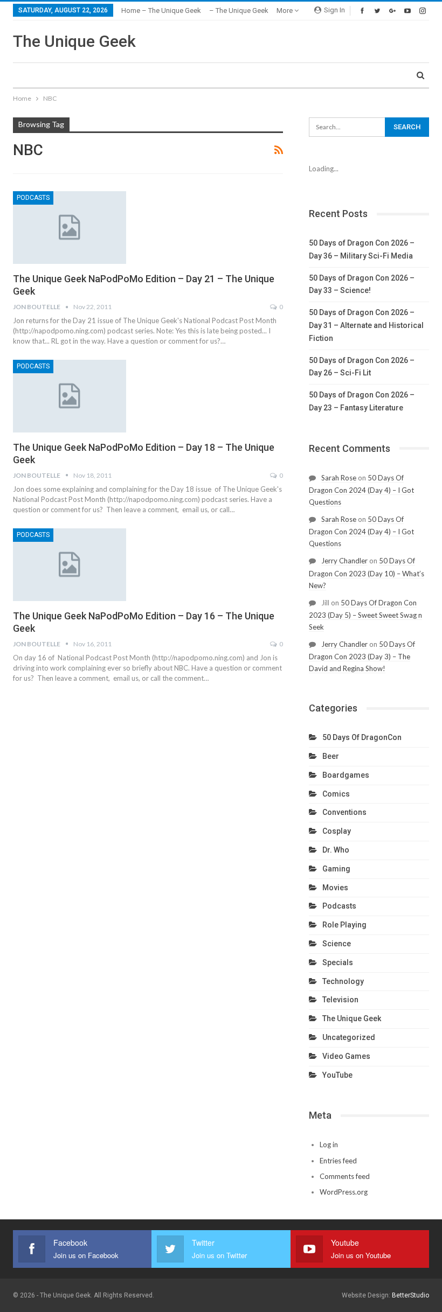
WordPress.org (344, 1192)
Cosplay (336, 831)
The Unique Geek (74, 41)
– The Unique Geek (238, 10)
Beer (330, 756)
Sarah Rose (338, 477)
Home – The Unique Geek (161, 10)
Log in (329, 1144)
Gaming (336, 868)
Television (340, 999)
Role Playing (344, 924)
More (285, 10)
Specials (337, 962)
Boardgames (345, 775)
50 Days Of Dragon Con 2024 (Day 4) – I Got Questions (361, 489)
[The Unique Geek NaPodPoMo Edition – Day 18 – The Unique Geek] (69, 396)
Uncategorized (348, 1037)
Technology (343, 981)
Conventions (344, 812)
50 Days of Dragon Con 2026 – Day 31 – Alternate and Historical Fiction (366, 325)
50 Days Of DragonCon (362, 737)
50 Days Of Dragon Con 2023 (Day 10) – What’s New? (366, 572)
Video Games (346, 1056)
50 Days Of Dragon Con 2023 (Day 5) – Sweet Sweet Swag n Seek (365, 614)
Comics (336, 794)
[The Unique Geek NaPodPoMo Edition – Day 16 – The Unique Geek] (69, 564)
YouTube (337, 1075)
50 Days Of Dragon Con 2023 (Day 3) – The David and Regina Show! (362, 656)
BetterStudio (410, 1295)
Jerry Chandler (344, 560)
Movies (335, 887)
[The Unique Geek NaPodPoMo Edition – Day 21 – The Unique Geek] (69, 227)
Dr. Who (335, 850)
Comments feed (345, 1176)
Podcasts (33, 197)
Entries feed (338, 1160)
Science (336, 943)
